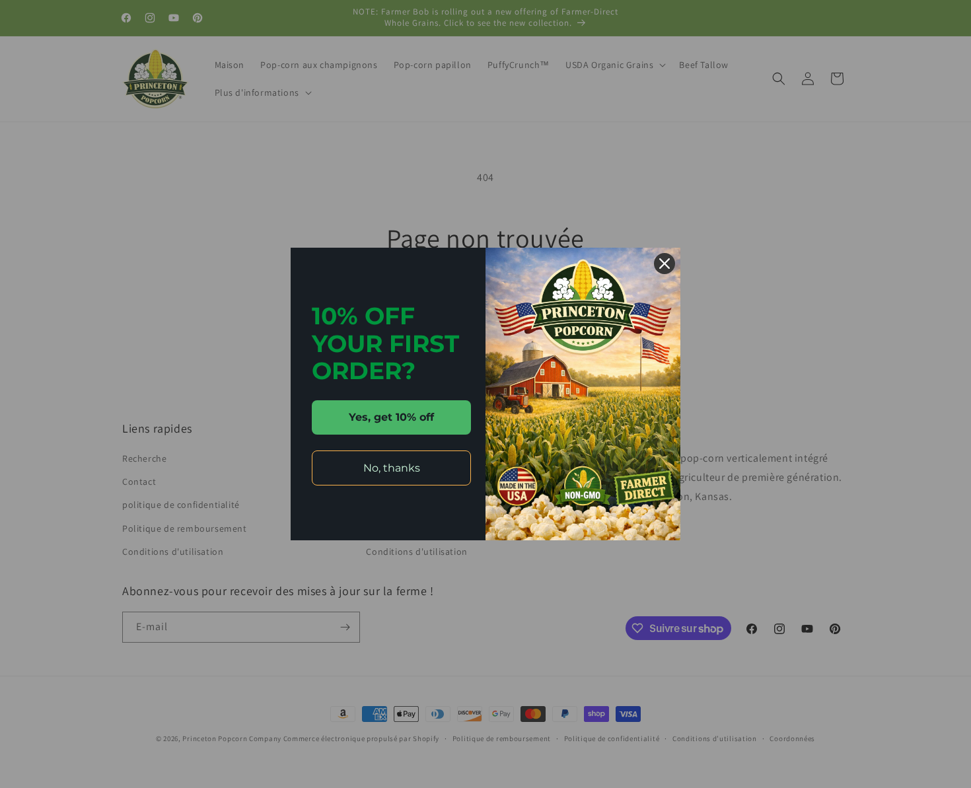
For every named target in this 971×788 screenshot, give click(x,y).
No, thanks (391, 468)
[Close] (664, 263)
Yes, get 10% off (391, 417)
